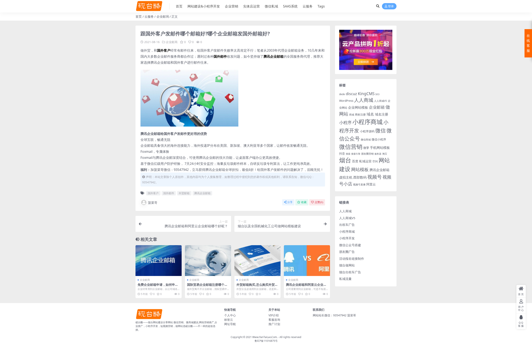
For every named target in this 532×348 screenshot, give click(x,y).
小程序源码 (367, 131)
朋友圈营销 (367, 153)
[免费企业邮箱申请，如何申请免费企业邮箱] (158, 260)
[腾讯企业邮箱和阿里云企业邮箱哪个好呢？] (307, 260)
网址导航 (230, 324)
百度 (355, 161)
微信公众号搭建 (350, 245)
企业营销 (231, 6)
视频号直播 (359, 184)
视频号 (374, 177)
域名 (370, 114)
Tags (321, 6)
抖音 (342, 153)
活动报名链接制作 (351, 258)
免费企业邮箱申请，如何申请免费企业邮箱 (158, 286)
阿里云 (371, 184)
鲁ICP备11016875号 (266, 341)
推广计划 (274, 324)
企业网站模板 (358, 107)
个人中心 (230, 315)
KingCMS (366, 93)
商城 (351, 114)
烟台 (345, 160)
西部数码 (360, 177)
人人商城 (363, 100)
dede (342, 94)
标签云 (228, 320)
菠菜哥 (152, 202)
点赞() (319, 202)
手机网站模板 (380, 147)
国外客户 (153, 193)
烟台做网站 (347, 265)
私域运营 (365, 161)
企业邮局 (162, 16)
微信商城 (366, 139)
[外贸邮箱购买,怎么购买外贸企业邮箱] (257, 260)
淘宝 (384, 153)
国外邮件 (168, 193)
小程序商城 (367, 122)
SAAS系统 (290, 6)
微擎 (366, 148)
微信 (380, 130)
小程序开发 (347, 238)
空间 (375, 161)
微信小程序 (379, 139)
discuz (351, 93)
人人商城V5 (380, 100)
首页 (179, 6)
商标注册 (360, 114)
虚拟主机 (345, 177)
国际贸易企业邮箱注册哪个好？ (205, 286)
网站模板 (360, 169)
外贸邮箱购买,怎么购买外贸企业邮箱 (257, 286)
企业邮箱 (377, 107)
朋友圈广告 (347, 252)
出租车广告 (347, 224)
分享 (290, 202)
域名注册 (381, 114)
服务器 (377, 153)
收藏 (304, 202)
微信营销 (350, 146)
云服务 (308, 6)
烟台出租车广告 (350, 272)
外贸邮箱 (184, 193)
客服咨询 (274, 320)
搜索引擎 (355, 153)
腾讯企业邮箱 (202, 193)
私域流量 (345, 279)
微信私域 (271, 6)
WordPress (346, 101)
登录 (391, 6)
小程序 (345, 122)
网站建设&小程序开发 (203, 6)
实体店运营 (251, 6)
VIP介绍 (273, 315)
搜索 (348, 153)
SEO (377, 94)
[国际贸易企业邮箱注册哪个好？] (208, 260)
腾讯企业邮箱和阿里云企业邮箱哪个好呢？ (306, 286)
